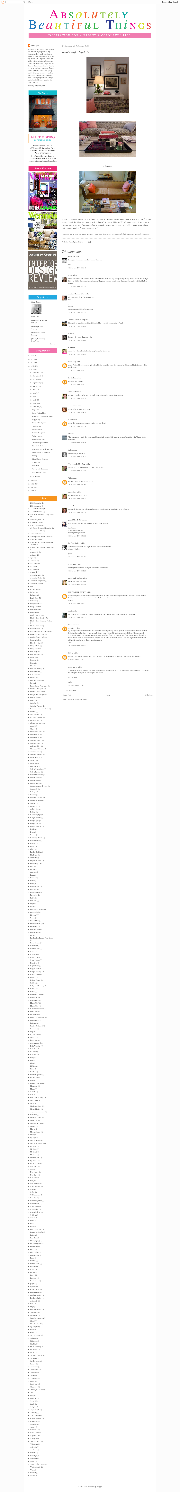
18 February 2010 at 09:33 (77, 536)
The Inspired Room (38, 333)
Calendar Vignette (36, 706)
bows (32, 683)
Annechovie (34, 552)
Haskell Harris (35, 974)
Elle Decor (33, 855)
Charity (32, 729)
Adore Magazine (35, 519)
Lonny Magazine (35, 1074)
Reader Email (34, 1292)
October (35, 379)
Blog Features (35, 646)
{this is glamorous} (38, 339)
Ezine (32, 875)
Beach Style (34, 598)
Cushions (33, 806)
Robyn (70, 653)
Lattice (32, 1060)
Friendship (33, 926)
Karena (71, 419)
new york (33, 1180)
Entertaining (34, 863)
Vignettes (33, 1435)
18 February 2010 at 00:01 (77, 484)
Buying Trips (34, 697)
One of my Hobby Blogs (77, 464)
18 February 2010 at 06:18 (77, 512)
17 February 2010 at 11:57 (77, 354)
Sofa (143, 635)
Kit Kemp (33, 1051)
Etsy (31, 866)
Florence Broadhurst (37, 909)
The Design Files (37, 326)
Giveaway (33, 954)
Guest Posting (35, 960)
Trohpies (33, 1407)
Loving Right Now (36, 1083)
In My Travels (35, 1011)
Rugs (32, 1306)
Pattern (32, 1235)
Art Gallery (34, 563)
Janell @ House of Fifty (76, 319)
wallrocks (33, 1447)
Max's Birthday (35, 1100)
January (35, 476)
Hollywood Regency (37, 986)
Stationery (33, 1341)
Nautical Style (35, 1166)
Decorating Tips (35, 814)
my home (33, 1146)
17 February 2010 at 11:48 (77, 340)
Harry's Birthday (35, 971)
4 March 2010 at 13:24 (76, 659)
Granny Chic (34, 957)
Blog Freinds (34, 648)
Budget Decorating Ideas (38, 694)
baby (31, 586)
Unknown (72, 625)
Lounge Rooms (35, 1077)
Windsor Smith (35, 1467)
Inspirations (34, 1020)
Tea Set (32, 1375)
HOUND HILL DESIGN (77, 592)
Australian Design (36, 578)
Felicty (32, 898)
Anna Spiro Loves (36, 539)
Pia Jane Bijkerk (35, 1243)
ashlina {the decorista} (76, 294)
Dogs (32, 832)
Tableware (33, 1372)
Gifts (32, 951)
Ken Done (33, 1049)
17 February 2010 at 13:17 (77, 370)
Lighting (33, 1066)
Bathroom (33, 595)
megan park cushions (37, 1112)
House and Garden (36, 994)
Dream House (35, 840)
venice (32, 1427)
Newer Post (67, 695)
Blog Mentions (35, 654)
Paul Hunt (33, 1238)
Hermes (32, 977)
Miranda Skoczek (36, 1123)
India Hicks (34, 1014)
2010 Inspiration (35, 503)
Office (32, 1192)
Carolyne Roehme (36, 717)
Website (32, 1452)
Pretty (32, 1275)
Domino (33, 835)
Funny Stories (35, 943)
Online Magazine (36, 1200)
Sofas (70, 682)
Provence (33, 1278)
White (32, 1461)
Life (31, 1063)
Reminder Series (35, 1298)
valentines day (35, 1424)
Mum (32, 1135)
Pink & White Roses (39, 446)
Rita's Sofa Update (38, 433)
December (36, 372)
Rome (32, 1303)
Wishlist (33, 1472)
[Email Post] (89, 242)
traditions (33, 1398)
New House (34, 1172)
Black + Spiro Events (37, 618)
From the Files (35, 929)
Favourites (33, 895)
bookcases (33, 674)
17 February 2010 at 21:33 (77, 456)
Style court (33, 1349)
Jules (70, 450)
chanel (32, 726)
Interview (33, 1029)
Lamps (32, 1057)
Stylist (32, 1352)
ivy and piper (34, 1034)
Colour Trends (35, 777)
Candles (33, 711)
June (34, 393)
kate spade (33, 1040)
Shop (32, 1321)
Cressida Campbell (36, 800)
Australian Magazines (37, 580)
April (35, 400)
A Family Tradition (36, 509)
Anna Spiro (35, 45)
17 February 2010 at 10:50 (77, 286)
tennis (32, 1381)
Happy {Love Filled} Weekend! (43, 449)
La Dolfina (72, 378)
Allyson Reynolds (36, 531)
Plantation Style (35, 1255)
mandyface (72, 492)
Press (32, 1272)
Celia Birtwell (34, 720)
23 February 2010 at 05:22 (77, 617)
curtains (32, 803)
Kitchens (33, 1054)
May (34, 396)
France (32, 918)
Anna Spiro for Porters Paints (40, 536)
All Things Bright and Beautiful (40, 528)
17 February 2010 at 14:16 (77, 412)
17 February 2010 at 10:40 (77, 268)
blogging (33, 660)
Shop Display (34, 1324)
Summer (33, 1358)
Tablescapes (34, 1369)
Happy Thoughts (35, 968)
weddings (33, 1455)
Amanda (71, 506)
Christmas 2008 (35, 737)
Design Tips (34, 823)
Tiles (31, 1392)
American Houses (36, 534)
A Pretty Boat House (39, 472)
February (36, 406)
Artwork (33, 569)
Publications (34, 1281)
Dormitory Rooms (36, 838)
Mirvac (32, 1129)
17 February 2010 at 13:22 (77, 384)
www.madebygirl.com (75, 530)
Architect (33, 561)
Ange (70, 275)
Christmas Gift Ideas (37, 749)
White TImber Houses (37, 1464)
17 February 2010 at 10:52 (77, 312)
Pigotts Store (34, 1246)
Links (32, 1069)
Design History (35, 817)
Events (32, 869)
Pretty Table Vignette (39, 423)
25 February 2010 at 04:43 (77, 645)
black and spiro (35, 628)
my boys (33, 1137)
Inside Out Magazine (37, 1017)
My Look (33, 1155)
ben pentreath (34, 603)
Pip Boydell (34, 1252)
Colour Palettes (35, 772)
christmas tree (34, 752)
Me (31, 1103)
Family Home (34, 886)
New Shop (33, 1175)
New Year (33, 1177)
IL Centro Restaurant (37, 1008)
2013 (32, 359)
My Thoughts (34, 1157)
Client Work (34, 757)
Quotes (32, 1286)
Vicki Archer (34, 1432)
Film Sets (33, 900)
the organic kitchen (75, 578)
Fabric (32, 878)
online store (34, 1206)
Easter (32, 846)
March (35, 403)
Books (32, 677)
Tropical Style (34, 1410)
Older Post (148, 695)
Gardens (33, 945)
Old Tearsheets (35, 1195)
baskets (32, 592)
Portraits (33, 1266)
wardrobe (33, 1450)
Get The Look (35, 948)
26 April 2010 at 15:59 (76, 685)
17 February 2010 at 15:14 (77, 426)
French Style (34, 921)
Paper (32, 1220)
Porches (33, 1261)
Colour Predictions (36, 774)
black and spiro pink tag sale (39, 631)
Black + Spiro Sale (36, 626)
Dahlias (32, 812)
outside (32, 1218)
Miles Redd (34, 1120)
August (35, 386)
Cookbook (33, 789)
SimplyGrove (35, 302)
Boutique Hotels (35, 680)
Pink (31, 1249)
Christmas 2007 (35, 734)
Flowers (33, 915)
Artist (32, 566)
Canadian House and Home (39, 709)
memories (33, 1114)
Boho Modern (35, 671)
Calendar (33, 703)
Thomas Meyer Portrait (40, 442)
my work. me (34, 1163)
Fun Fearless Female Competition (41, 938)
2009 (32, 480)
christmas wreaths (36, 754)
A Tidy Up (36, 462)
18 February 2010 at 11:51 (77, 571)
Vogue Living (34, 1441)
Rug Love (35, 410)
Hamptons (33, 963)
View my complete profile (36, 85)
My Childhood (35, 1140)
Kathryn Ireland (35, 1043)
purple (32, 1283)
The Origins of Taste (37, 1389)
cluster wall (34, 763)
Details (32, 829)
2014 (32, 356)
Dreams (32, 843)
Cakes (32, 700)
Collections (34, 766)
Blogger (99, 1486)
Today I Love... (37, 436)
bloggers (33, 657)
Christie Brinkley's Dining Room (43, 416)
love (31, 1080)
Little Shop (72, 361)
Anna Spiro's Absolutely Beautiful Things (41, 543)
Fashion (33, 889)
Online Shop (34, 1203)
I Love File (34, 1003)
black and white (35, 640)
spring (32, 1332)
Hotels (32, 991)
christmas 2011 (35, 746)
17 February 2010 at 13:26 (77, 398)
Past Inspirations (35, 1229)
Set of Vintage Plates (39, 413)
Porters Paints (35, 1263)
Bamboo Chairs (35, 589)
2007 (32, 487)
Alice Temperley (35, 525)
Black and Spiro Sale (37, 634)
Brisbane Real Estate (37, 691)
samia (70, 611)
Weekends (33, 1458)
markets (32, 1092)
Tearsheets (33, 1378)
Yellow (32, 1475)
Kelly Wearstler (35, 1046)
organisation (34, 1209)
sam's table (33, 1315)
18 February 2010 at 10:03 (77, 557)
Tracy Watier (73, 392)
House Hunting (35, 997)
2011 (32, 366)
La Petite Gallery (74, 543)
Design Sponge (35, 820)
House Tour (34, 1000)
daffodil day (34, 809)
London (32, 1072)
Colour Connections (37, 769)
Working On (36, 426)
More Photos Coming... (40, 459)
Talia (70, 478)
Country (33, 795)
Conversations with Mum (38, 786)
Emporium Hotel (35, 860)
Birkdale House (35, 609)
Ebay (32, 849)
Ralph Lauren (34, 1289)
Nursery (33, 1189)
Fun (31, 935)
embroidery (34, 857)
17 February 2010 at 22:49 (77, 470)
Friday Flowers (35, 923)
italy (31, 1031)
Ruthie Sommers (35, 1309)
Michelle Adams (35, 1117)
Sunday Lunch (35, 1361)
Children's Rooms (36, 731)
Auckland (33, 572)
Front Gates (34, 932)
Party (32, 1226)
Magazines (33, 1086)
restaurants (33, 1301)
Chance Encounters (36, 723)
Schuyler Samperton (37, 1318)
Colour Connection (38, 439)
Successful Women (36, 1355)
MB (69, 434)
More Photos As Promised (41, 452)
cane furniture (34, 714)
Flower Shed (34, 912)
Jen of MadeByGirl (75, 520)
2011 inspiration (35, 506)
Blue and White (35, 668)
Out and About (35, 1212)
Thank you (33, 1387)
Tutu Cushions (35, 1415)
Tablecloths (34, 1367)
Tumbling (33, 1412)
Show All (52, 344)
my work (33, 1160)
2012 (32, 362)
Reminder (35, 465)
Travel (32, 1401)
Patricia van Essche (36, 1232)
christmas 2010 (35, 743)
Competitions (34, 783)
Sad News (33, 1312)
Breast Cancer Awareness (38, 686)
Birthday (33, 612)
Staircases (33, 1338)
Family (32, 883)
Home (108, 695)
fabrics (32, 880)
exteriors (33, 872)
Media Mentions (35, 1106)
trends (32, 1404)
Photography (34, 1241)
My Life (33, 1152)
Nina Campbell (35, 1186)
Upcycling (33, 1421)
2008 (32, 484)
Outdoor (33, 1215)
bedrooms (33, 601)
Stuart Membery (35, 1346)
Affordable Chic (35, 522)
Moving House (35, 1132)
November (36, 376)
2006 (32, 491)
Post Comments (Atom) (79, 699)
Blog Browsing (35, 643)
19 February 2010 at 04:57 (77, 603)
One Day (33, 1198)
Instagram (33, 1023)
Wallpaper (33, 1444)
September (36, 383)
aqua (31, 558)
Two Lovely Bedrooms (40, 469)
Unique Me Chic (35, 1418)
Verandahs (33, 1430)
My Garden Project (36, 1143)
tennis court (34, 1384)
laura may (72, 256)
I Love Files (34, 1006)
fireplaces (33, 903)
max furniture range (36, 1097)
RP (69, 333)
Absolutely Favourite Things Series (42, 514)
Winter (32, 1470)
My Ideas (33, 1149)
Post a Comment (71, 690)
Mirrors (32, 1126)
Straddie (33, 1344)
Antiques (33, 555)
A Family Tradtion (36, 511)
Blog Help (33, 651)
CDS (70, 347)
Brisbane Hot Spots (36, 688)
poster (32, 1269)
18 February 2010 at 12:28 (77, 585)
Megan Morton (35, 1109)
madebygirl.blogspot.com (76, 532)
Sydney (32, 1364)
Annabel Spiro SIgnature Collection (42, 547)
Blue (31, 666)
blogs (32, 663)
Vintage (32, 1438)
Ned (31, 1169)
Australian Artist (35, 575)
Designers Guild (35, 826)
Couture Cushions (36, 797)
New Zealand (34, 1183)
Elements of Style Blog (39, 320)
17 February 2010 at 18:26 (77, 442)
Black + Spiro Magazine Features (41, 621)
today (32, 1395)
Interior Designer (36, 1026)
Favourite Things (36, 892)
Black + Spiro (35, 615)
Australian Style (35, 583)
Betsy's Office (37, 429)
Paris (32, 1223)
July (34, 389)
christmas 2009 (35, 740)
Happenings (36, 419)
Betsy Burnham (35, 606)
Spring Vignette (35, 1335)
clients (32, 760)
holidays (33, 983)
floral (32, 906)
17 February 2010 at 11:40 (77, 326)
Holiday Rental (35, 980)
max (31, 1094)
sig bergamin (34, 1326)
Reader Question (35, 1295)
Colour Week (34, 780)
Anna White (72, 406)
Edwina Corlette (35, 852)
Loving (34, 455)
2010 (32, 369)
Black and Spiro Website (38, 637)
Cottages (33, 792)
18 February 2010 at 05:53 (77, 498)
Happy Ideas (34, 966)
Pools (32, 1258)
